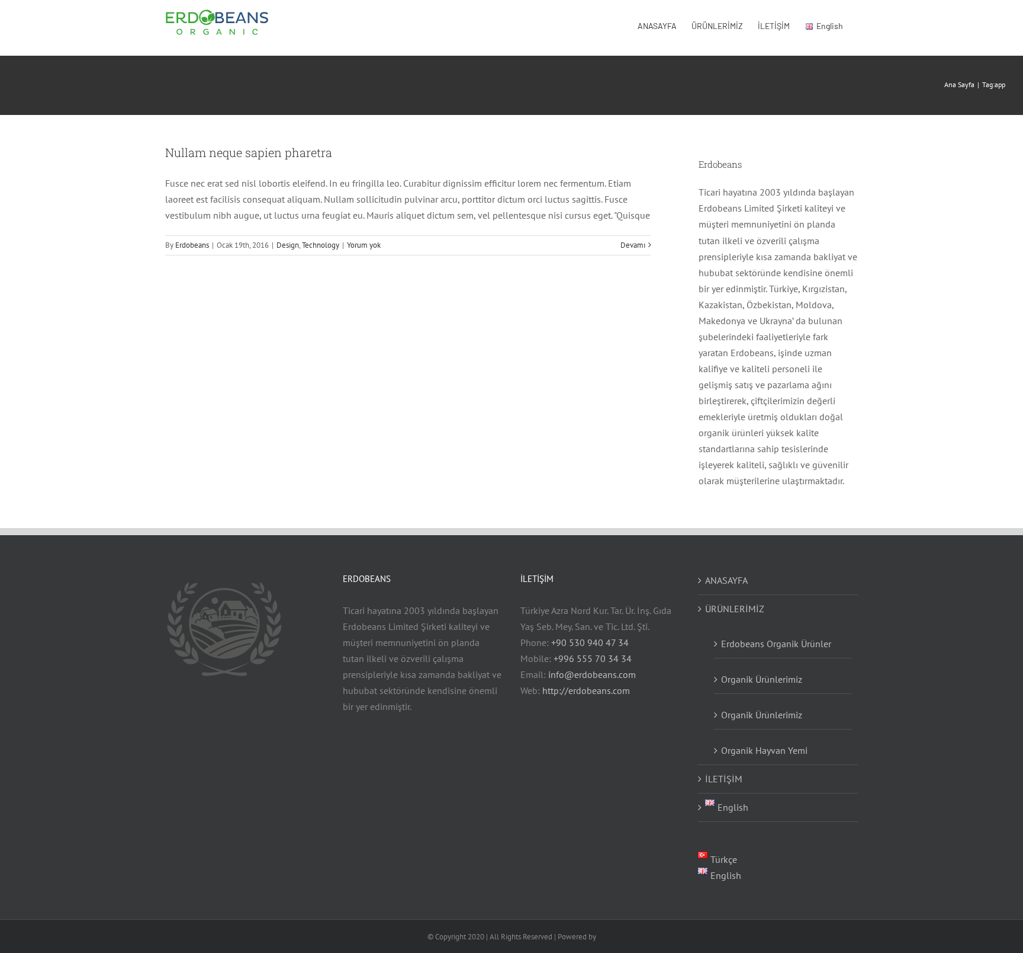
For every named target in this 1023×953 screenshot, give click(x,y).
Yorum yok (364, 245)
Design (287, 245)
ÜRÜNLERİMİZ (734, 609)
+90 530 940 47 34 (590, 642)
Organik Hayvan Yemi (764, 750)
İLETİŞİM (723, 779)
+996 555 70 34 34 (593, 658)
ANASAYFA (726, 580)
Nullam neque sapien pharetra (248, 152)
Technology (320, 245)
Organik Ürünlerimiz (761, 715)
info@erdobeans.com (592, 674)
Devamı (632, 245)
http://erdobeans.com (586, 690)
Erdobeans (192, 245)
